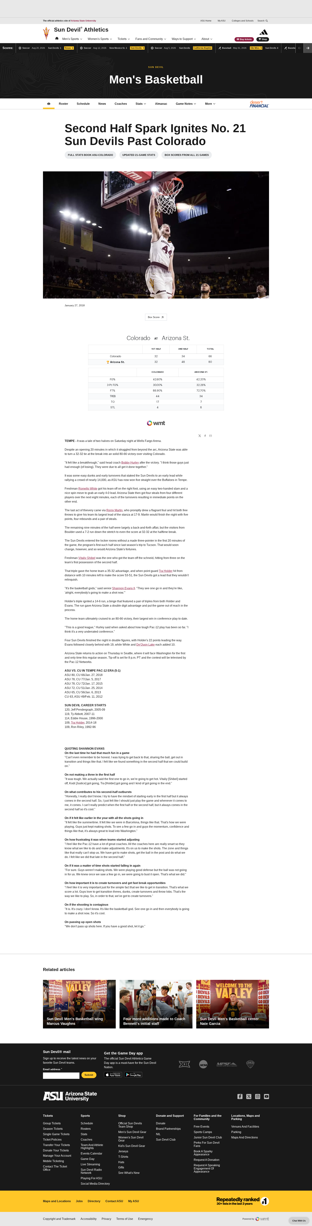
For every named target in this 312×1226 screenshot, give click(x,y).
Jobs (79, 1201)
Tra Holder (165, 570)
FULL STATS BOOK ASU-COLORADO (92, 155)
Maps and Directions (244, 1137)
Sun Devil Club (166, 1139)
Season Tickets (53, 1128)
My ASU (222, 21)
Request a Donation (206, 1159)
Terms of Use (124, 1218)
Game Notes (188, 104)
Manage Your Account (57, 1155)
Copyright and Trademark (59, 1218)
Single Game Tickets (56, 1134)
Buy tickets (246, 39)
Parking (236, 1132)
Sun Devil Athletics (81, 29)
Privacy (106, 1218)
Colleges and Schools (243, 21)
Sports (85, 1115)
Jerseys (123, 1151)
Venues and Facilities (245, 1126)
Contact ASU (114, 1201)
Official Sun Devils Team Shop (130, 1125)
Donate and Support (170, 1115)
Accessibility (89, 1218)
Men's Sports (70, 38)
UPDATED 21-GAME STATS (140, 155)
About (205, 38)
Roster (63, 103)
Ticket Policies (52, 1139)
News (102, 103)
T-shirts (123, 1156)
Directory (94, 1201)
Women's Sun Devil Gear (131, 1139)
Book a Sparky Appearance (203, 1153)
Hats (121, 1162)
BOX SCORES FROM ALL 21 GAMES (188, 155)
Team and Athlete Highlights (92, 1146)
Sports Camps (203, 1132)
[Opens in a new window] (243, 1201)
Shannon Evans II (123, 588)
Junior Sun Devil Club (208, 1137)
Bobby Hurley (130, 462)
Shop (264, 39)
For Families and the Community (208, 1117)
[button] (308, 48)
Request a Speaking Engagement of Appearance (207, 1168)
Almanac (161, 103)
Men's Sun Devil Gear (132, 1132)
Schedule (83, 103)
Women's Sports (98, 38)
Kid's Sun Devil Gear (131, 1145)
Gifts (121, 1167)
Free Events (201, 1126)
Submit (88, 1074)
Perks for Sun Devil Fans (207, 1144)
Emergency (145, 1218)
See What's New (129, 1172)
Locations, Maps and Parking (245, 1117)
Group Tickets (52, 1123)
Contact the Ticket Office (55, 1168)
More (208, 103)
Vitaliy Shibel (86, 557)
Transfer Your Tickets (56, 1145)
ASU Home (205, 21)
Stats (139, 103)
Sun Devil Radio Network (91, 1171)
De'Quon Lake (145, 644)
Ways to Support (182, 38)
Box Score (154, 317)
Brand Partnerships (168, 1128)
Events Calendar (91, 1153)
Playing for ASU (91, 1178)
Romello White (87, 488)
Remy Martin (114, 510)
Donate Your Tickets (56, 1150)
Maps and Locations (57, 1201)
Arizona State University (83, 21)
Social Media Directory (95, 1183)
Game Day (87, 1158)
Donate (160, 1123)
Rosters (86, 1128)
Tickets (122, 38)
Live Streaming (90, 1164)
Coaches (122, 104)
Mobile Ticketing (53, 1161)
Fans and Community (149, 38)
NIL (158, 1134)
